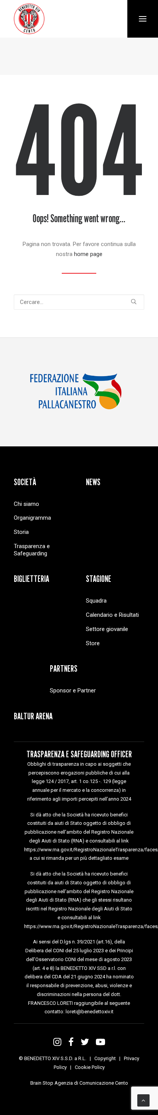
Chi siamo (26, 504)
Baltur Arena (33, 716)
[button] (133, 301)
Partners (63, 668)
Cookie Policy (90, 1067)
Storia (21, 532)
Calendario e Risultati (112, 614)
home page (88, 254)
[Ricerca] (79, 302)
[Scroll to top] (143, 1100)
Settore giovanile (107, 629)
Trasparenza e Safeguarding (32, 550)
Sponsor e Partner (73, 690)
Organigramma (32, 517)
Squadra (96, 600)
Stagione (98, 578)
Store (93, 643)
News (93, 481)
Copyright (105, 1058)
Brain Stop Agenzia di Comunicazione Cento (79, 1083)
